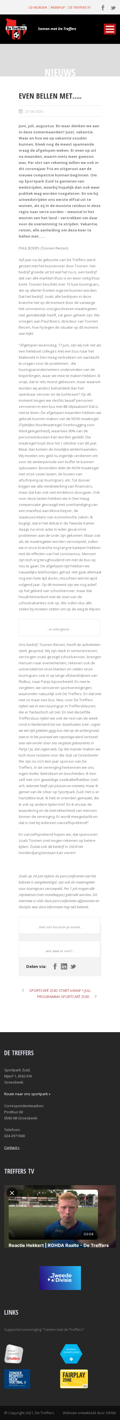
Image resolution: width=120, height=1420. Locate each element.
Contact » (12, 1147)
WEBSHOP (58, 7)
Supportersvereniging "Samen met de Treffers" (44, 1329)
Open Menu (110, 29)
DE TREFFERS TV (79, 7)
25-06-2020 (34, 111)
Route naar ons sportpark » (27, 1093)
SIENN (111, 1412)
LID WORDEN (37, 7)
